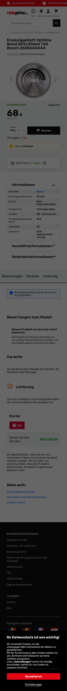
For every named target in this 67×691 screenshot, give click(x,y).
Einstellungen (33, 684)
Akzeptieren (33, 676)
